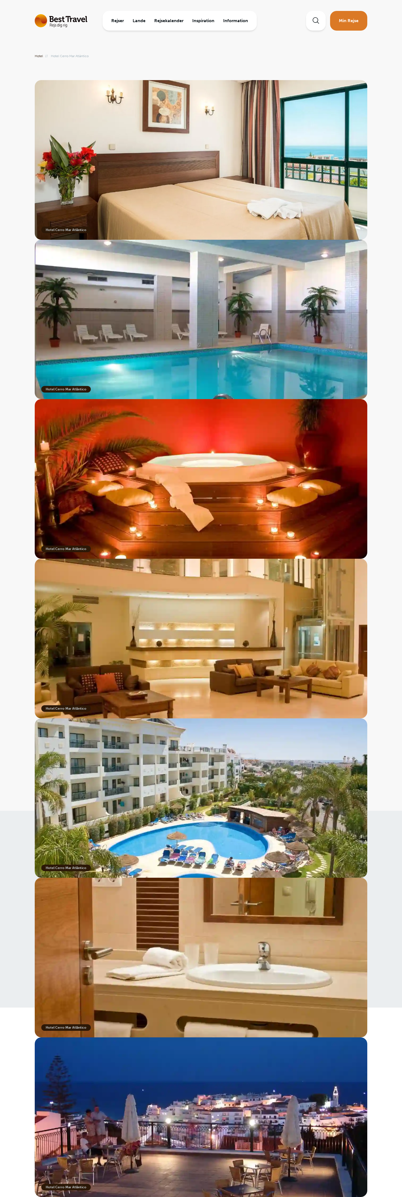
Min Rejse (349, 20)
